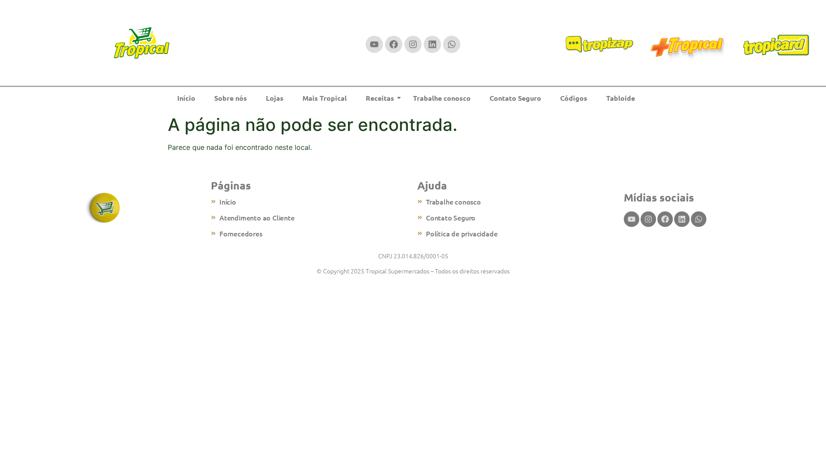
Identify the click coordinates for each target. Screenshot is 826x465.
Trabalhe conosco (442, 97)
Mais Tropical (324, 97)
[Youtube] (374, 44)
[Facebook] (393, 44)
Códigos (573, 97)
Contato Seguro (515, 97)
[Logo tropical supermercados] (103, 208)
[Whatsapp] (451, 44)
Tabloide (620, 97)
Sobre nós (230, 97)
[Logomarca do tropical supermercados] (142, 43)
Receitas (380, 97)
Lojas (275, 97)
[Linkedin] (432, 44)
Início (186, 97)
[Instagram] (413, 44)
